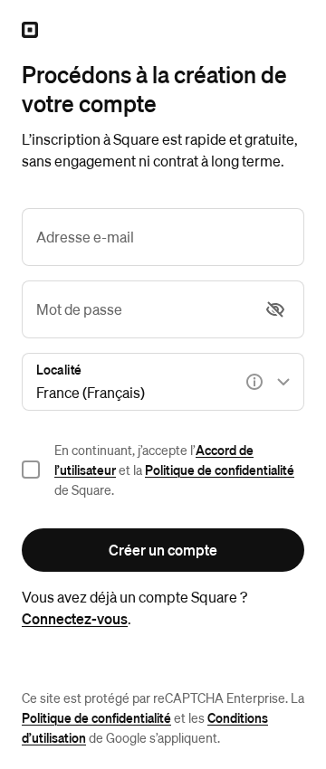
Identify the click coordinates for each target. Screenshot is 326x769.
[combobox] (163, 382)
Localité (59, 369)
